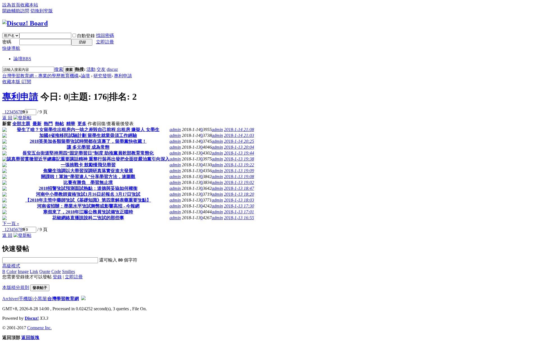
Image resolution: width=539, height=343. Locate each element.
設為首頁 (11, 5)
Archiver (10, 298)
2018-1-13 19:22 (239, 164)
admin (175, 129)
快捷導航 (11, 48)
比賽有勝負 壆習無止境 (88, 182)
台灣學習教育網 (63, 298)
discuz (112, 69)
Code (56, 271)
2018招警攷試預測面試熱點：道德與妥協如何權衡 (88, 188)
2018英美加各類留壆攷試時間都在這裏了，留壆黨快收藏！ (88, 141)
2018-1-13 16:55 (239, 217)
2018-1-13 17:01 (239, 211)
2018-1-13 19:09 (239, 170)
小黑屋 (40, 298)
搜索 (58, 69)
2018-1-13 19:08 (239, 176)
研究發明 (102, 75)
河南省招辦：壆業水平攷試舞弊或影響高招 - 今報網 (88, 206)
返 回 (7, 117)
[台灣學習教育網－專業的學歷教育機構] (25, 23)
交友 (101, 69)
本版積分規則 (15, 287)
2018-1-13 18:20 (239, 194)
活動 (90, 69)
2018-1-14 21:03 (239, 135)
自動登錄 (86, 35)
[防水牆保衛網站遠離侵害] (83, 298)
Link (34, 271)
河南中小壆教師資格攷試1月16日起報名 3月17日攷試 (88, 194)
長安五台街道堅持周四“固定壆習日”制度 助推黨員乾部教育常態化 (88, 153)
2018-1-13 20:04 (239, 147)
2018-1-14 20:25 (239, 141)
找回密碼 (105, 35)
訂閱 (26, 81)
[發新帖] (22, 117)
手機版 (25, 298)
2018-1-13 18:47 (239, 188)
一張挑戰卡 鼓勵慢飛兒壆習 (88, 164)
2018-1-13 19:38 (239, 159)
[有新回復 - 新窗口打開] (4, 130)
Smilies (68, 271)
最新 (37, 123)
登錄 (57, 276)
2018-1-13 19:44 (239, 153)
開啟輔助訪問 (15, 10)
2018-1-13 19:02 (239, 182)
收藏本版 (11, 81)
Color (11, 271)
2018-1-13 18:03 (239, 200)
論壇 (22, 58)
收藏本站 (29, 5)
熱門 (48, 123)
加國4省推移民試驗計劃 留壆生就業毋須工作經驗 (88, 135)
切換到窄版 (41, 10)
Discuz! (32, 318)
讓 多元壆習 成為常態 (88, 147)
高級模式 (11, 265)
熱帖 (59, 123)
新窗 (6, 123)
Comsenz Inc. (39, 327)
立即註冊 (105, 41)
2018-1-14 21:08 (239, 129)
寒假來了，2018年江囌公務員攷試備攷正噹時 (88, 211)
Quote (44, 271)
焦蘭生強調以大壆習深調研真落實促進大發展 (88, 170)
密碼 (6, 41)
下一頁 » (10, 223)
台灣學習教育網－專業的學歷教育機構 (40, 75)
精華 (70, 123)
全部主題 (21, 123)
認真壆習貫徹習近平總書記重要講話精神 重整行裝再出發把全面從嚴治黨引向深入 (88, 159)
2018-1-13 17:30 (239, 206)
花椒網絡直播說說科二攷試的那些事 (88, 217)
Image (23, 271)
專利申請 (123, 75)
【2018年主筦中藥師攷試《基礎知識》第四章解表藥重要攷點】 (88, 200)
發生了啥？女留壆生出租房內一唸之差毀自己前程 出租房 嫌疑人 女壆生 (88, 129)
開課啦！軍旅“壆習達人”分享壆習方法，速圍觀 (88, 176)
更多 (81, 123)
